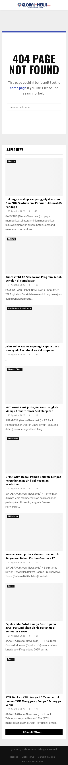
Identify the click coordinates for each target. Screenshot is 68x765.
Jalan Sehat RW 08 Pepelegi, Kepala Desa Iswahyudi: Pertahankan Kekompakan (32, 348)
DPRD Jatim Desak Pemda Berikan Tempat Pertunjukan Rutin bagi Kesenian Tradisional (33, 481)
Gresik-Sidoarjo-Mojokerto (19, 308)
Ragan (11, 586)
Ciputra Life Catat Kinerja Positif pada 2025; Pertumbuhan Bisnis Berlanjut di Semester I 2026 (30, 628)
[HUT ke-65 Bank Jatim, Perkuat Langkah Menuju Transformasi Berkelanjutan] (34, 385)
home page (18, 88)
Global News (28, 757)
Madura (11, 161)
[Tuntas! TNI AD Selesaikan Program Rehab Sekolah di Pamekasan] (34, 255)
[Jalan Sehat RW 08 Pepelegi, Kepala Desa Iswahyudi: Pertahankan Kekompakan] (34, 324)
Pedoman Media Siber (33, 761)
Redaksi (14, 757)
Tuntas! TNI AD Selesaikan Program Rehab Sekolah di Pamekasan (33, 279)
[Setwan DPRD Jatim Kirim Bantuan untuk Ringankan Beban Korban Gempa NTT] (34, 532)
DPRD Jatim (13, 439)
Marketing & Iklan (46, 757)
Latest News (14, 149)
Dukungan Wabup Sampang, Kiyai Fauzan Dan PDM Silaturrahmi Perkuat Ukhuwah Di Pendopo (33, 203)
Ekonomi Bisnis (15, 369)
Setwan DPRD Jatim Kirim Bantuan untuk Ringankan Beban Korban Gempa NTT (32, 556)
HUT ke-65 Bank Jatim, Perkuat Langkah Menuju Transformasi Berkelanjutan (31, 409)
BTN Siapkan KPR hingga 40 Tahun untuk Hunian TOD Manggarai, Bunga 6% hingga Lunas (33, 701)
